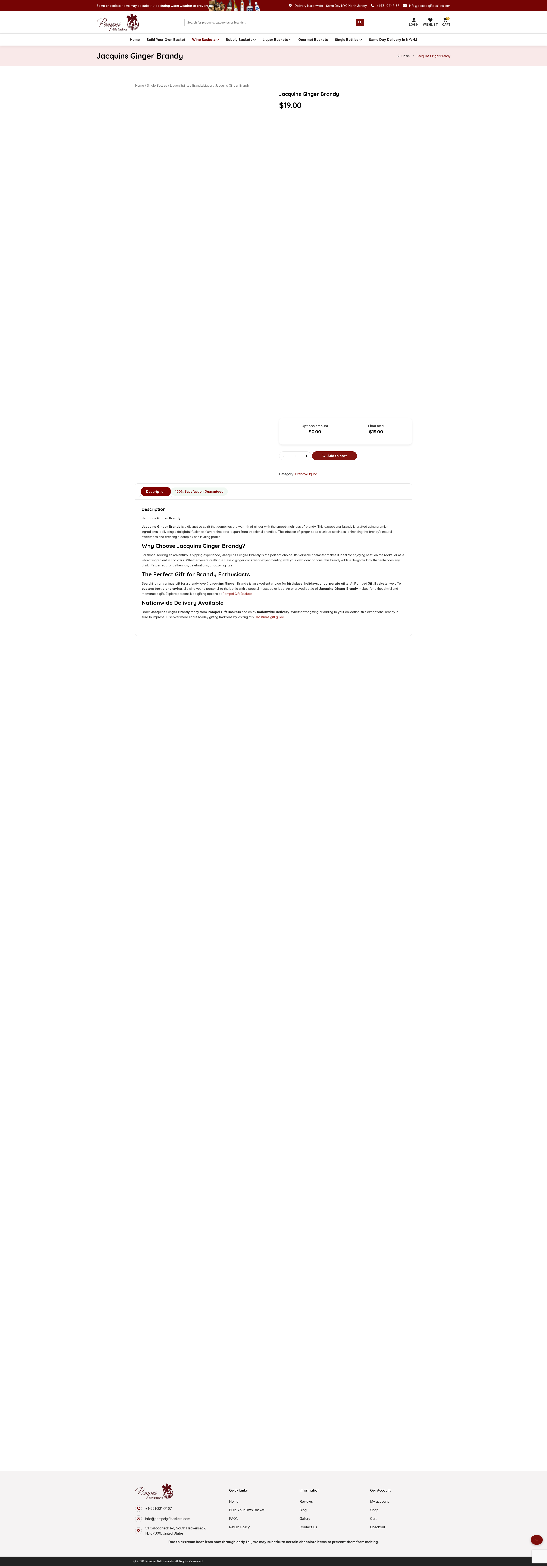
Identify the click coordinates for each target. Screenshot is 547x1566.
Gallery (305, 1518)
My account (379, 1501)
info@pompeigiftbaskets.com (429, 5)
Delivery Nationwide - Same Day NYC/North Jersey (331, 5)
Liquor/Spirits (179, 85)
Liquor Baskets (275, 39)
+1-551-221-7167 (388, 5)
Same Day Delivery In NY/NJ (393, 39)
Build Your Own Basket (166, 39)
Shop (374, 1510)
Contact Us (308, 1527)
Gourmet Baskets (313, 39)
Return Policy (239, 1527)
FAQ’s (233, 1518)
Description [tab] (156, 491)
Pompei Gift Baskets (237, 594)
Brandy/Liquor (202, 85)
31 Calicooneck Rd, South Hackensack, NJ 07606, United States (175, 1530)
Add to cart (337, 456)
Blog (303, 1510)
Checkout (377, 1527)
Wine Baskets (204, 39)
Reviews (306, 1501)
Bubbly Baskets (239, 39)
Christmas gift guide (269, 617)
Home (135, 39)
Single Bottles (347, 39)
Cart (373, 1518)
